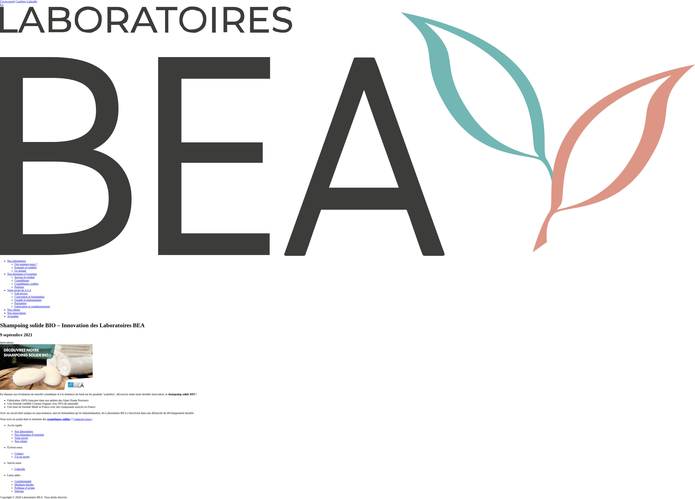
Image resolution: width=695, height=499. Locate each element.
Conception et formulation (29, 296)
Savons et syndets (24, 277)
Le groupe (20, 270)
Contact (18, 453)
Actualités (13, 316)
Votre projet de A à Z (19, 290)
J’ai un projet (7, 1)
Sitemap (19, 491)
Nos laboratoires (16, 261)
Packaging (20, 303)
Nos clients (13, 309)
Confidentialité (22, 481)
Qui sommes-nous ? (25, 264)
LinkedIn (32, 1)
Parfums (19, 287)
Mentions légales (24, 484)
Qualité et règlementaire (28, 300)
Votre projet (21, 438)
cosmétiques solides (58, 419)
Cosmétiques (21, 280)
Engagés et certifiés (25, 267)
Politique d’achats (24, 487)
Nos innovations (16, 313)
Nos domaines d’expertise (22, 274)
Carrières (21, 1)
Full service (21, 293)
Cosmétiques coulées (26, 283)
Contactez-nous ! (82, 419)
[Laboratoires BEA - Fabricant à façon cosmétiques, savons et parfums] (347, 254)
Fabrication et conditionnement (32, 306)
